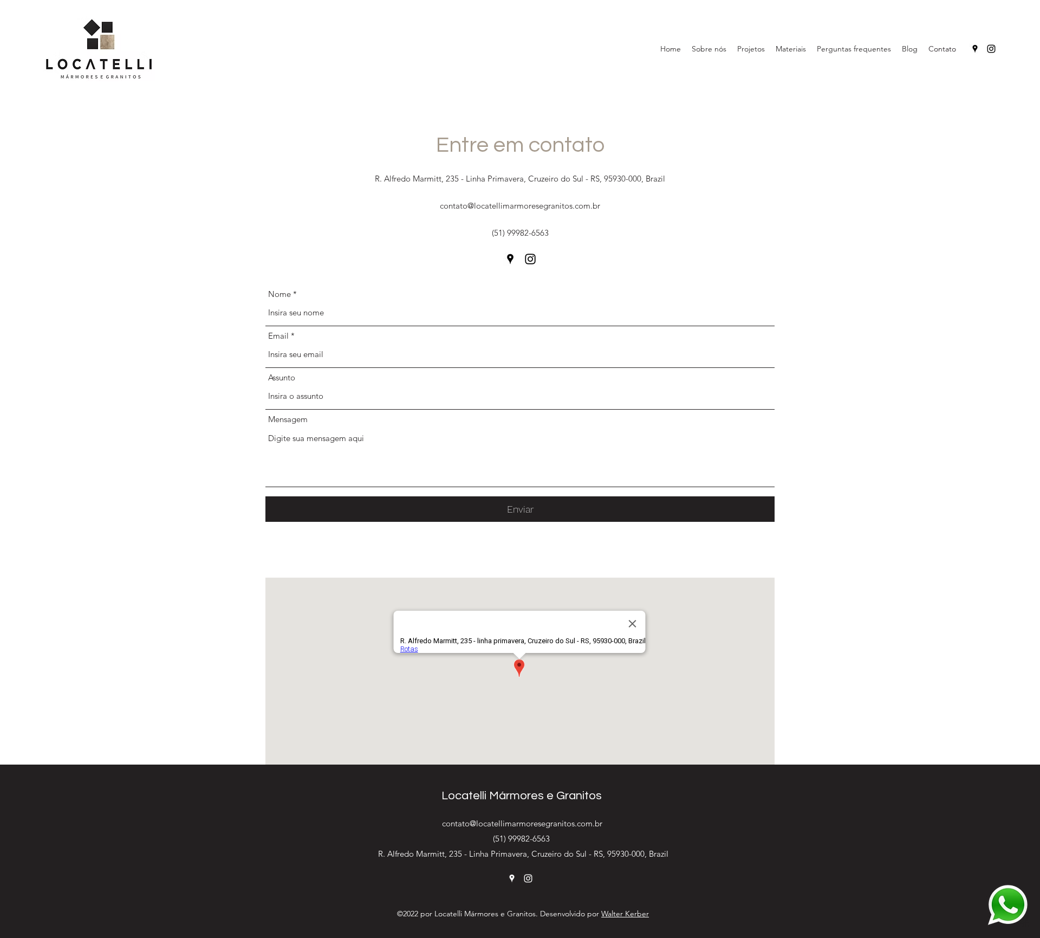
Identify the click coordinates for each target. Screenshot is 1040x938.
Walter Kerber (625, 913)
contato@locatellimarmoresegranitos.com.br (520, 205)
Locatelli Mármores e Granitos (521, 796)
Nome (279, 294)
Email (278, 336)
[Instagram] (991, 48)
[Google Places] (975, 48)
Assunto (281, 377)
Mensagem (288, 419)
